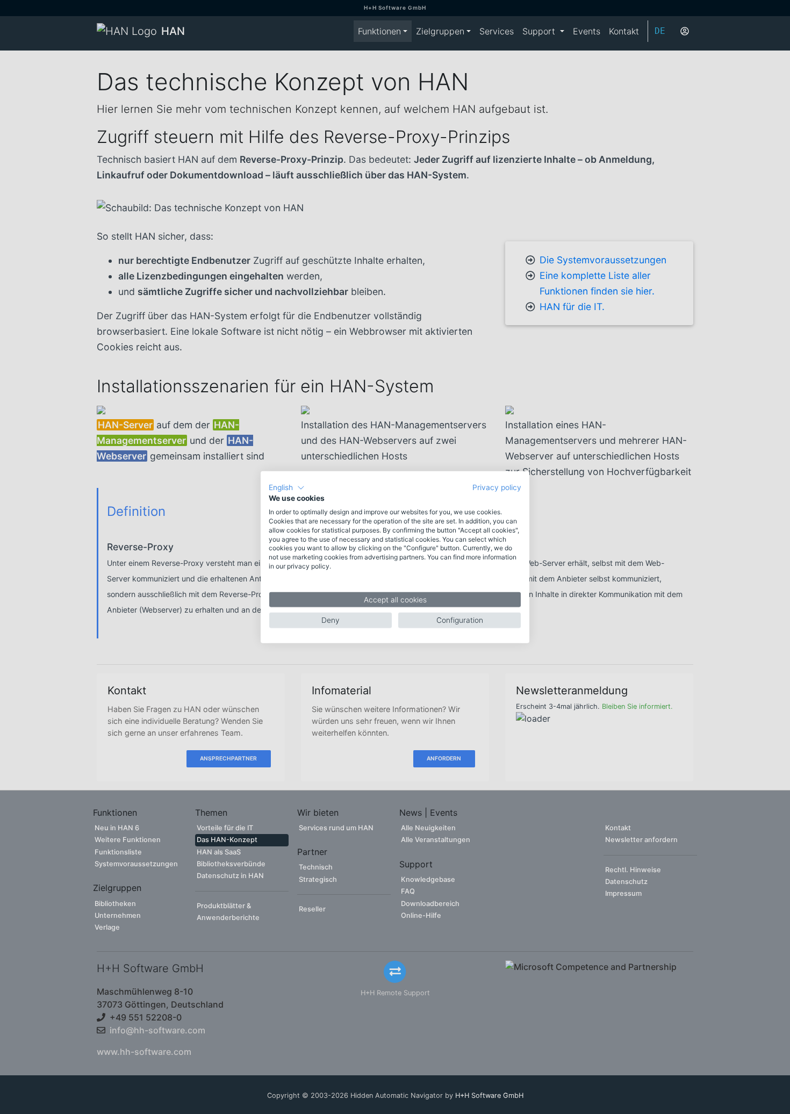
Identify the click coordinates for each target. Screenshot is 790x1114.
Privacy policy (496, 487)
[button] (287, 487)
